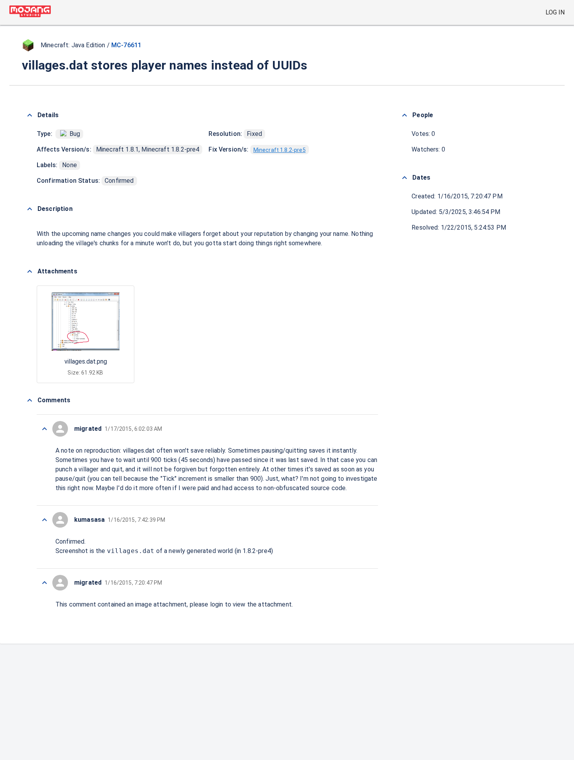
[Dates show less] (404, 178)
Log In (555, 12)
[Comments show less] (29, 400)
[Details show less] (29, 115)
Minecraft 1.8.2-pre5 (279, 150)
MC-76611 (126, 45)
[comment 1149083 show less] (44, 520)
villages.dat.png (85, 361)
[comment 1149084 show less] (44, 429)
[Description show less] (29, 209)
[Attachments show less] (29, 271)
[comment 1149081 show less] (44, 583)
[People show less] (404, 115)
